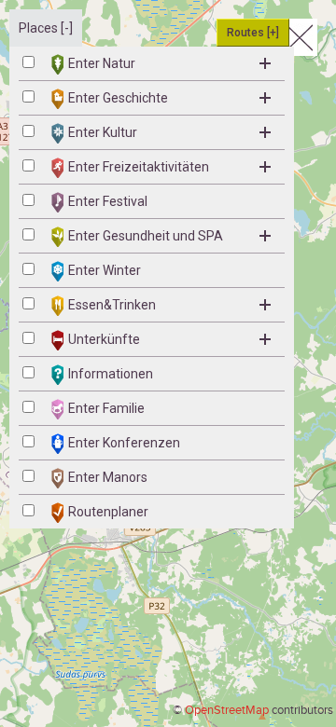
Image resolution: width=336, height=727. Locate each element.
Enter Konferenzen (124, 442)
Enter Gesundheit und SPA (145, 235)
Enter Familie (106, 408)
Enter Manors (107, 477)
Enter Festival (107, 201)
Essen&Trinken (112, 304)
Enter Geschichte (118, 97)
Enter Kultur (102, 132)
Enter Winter (104, 270)
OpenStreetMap (227, 710)
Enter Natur (101, 63)
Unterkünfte (104, 339)
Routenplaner (108, 511)
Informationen (110, 373)
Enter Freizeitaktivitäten (138, 166)
